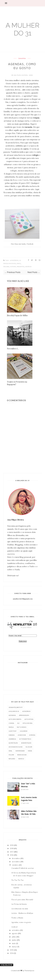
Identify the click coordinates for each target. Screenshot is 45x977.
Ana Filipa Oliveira (21, 75)
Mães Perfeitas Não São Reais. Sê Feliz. (29, 812)
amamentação (26, 743)
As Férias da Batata (19, 904)
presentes (20, 267)
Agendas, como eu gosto (21, 922)
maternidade (20, 751)
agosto (15, 933)
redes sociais (22, 755)
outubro (15, 865)
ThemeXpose (29, 970)
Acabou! (14, 927)
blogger (29, 747)
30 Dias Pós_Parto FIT (16, 707)
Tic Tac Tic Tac (17, 880)
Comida (11, 723)
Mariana (12, 735)
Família (11, 727)
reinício (28, 267)
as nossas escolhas (15, 747)
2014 (12, 953)
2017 (11, 852)
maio (14, 943)
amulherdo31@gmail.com (23, 599)
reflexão (12, 758)
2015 (12, 950)
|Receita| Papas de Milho (17, 315)
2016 (12, 855)
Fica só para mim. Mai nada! (22, 899)
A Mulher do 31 (22, 29)
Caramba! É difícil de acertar (22, 868)
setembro (16, 930)
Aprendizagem (24, 715)
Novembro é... (13, 348)
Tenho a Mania (17, 918)
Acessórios (22, 58)
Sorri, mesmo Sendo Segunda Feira (29, 798)
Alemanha (12, 715)
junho (14, 940)
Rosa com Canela (21, 180)
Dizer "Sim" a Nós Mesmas (28, 785)
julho (14, 937)
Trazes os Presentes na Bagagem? (17, 383)
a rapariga (12, 739)
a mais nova (22, 735)
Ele (18, 723)
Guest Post (13, 731)
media (30, 751)
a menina (32, 735)
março (14, 947)
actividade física (25, 739)
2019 (12, 845)
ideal (19, 263)
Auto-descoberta (15, 719)
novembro (16, 862)
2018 (12, 848)
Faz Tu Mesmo (21, 727)
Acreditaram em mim (19, 909)
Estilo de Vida (27, 723)
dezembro (16, 858)
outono (13, 267)
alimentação (13, 743)
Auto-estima (28, 719)
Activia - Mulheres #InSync (22, 913)
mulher (6, 267)
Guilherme (23, 731)
